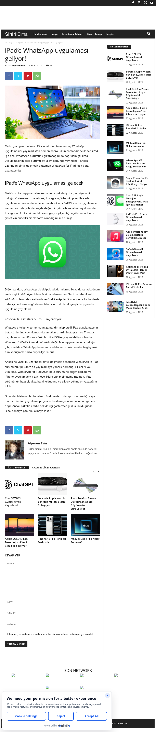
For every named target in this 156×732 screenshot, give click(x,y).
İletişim (110, 33)
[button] (148, 34)
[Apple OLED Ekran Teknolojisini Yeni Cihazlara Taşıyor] (19, 525)
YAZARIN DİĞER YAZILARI (46, 467)
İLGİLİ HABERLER (17, 467)
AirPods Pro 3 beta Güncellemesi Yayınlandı (136, 217)
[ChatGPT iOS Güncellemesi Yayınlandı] (19, 484)
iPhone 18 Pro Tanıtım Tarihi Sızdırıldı (139, 285)
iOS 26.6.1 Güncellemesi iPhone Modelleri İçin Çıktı (138, 305)
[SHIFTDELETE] (28, 683)
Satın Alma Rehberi (72, 33)
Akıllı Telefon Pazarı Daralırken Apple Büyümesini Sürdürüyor (83, 503)
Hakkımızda (40, 33)
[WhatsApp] (37, 76)
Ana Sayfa (9, 42)
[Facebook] (132, 3)
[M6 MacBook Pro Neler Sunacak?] (85, 525)
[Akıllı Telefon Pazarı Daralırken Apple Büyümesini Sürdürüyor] (85, 484)
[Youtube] (151, 3)
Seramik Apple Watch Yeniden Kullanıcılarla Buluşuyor (52, 501)
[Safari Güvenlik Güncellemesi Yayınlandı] (115, 254)
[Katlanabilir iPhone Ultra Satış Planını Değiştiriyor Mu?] (115, 271)
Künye (54, 33)
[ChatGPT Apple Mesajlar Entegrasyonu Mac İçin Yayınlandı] (115, 200)
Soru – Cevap (94, 33)
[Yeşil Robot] (96, 683)
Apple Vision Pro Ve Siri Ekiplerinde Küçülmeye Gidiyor (137, 181)
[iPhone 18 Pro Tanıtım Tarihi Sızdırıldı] (115, 289)
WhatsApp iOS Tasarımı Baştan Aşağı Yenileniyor (136, 163)
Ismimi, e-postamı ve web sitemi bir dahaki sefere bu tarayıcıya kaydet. (51, 634)
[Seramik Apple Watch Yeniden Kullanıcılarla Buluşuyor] (52, 484)
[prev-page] (94, 471)
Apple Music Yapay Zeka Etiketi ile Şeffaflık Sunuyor (136, 235)
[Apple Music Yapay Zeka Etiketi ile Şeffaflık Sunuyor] (115, 236)
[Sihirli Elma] (62, 683)
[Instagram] (139, 3)
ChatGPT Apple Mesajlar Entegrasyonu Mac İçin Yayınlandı (137, 200)
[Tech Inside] (130, 683)
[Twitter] (145, 3)
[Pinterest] (28, 76)
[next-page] (98, 471)
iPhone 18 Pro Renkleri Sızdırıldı (52, 540)
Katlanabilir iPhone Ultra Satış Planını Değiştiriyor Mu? (137, 270)
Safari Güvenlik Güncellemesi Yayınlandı (135, 252)
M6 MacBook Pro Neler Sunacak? (85, 540)
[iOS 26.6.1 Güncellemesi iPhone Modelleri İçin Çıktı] (115, 306)
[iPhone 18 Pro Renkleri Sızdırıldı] (52, 525)
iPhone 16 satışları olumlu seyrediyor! (33, 319)
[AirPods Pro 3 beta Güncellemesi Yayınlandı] (115, 219)
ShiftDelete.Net (120, 723)
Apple (21, 42)
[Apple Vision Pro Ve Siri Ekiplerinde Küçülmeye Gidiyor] (115, 182)
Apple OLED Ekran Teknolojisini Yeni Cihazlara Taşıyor (16, 542)
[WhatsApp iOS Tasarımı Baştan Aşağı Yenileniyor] (115, 165)
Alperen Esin (18, 65)
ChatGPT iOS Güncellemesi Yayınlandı (13, 501)
